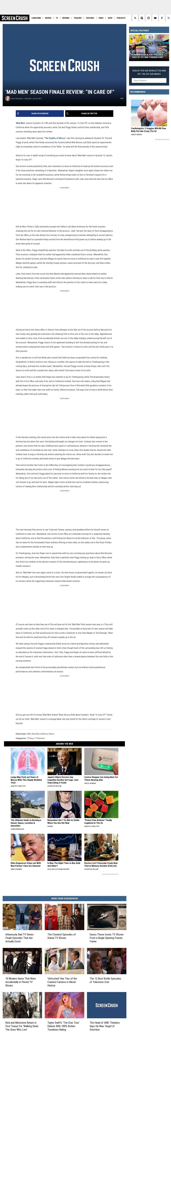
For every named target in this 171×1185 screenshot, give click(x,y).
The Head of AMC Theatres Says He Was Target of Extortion (105, 1026)
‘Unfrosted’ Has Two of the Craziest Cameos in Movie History (62, 982)
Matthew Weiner (48, 734)
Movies (48, 18)
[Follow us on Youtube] (155, 18)
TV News (30, 738)
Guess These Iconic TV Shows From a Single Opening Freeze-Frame (107, 938)
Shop (110, 18)
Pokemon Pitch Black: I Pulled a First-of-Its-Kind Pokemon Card (147, 56)
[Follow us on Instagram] (148, 18)
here (59, 719)
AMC (29, 734)
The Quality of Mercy (55, 138)
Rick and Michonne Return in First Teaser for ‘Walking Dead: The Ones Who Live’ (21, 1026)
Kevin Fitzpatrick (17, 99)
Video (101, 18)
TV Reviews (40, 738)
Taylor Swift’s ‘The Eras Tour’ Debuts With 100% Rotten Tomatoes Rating (63, 1026)
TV (57, 18)
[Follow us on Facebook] (162, 18)
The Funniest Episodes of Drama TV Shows (61, 936)
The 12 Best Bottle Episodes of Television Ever (105, 980)
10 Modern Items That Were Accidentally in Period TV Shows (20, 982)
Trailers (78, 18)
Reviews (65, 18)
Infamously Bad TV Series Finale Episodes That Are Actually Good (19, 938)
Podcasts (121, 18)
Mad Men (20, 123)
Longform (36, 18)
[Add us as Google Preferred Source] (142, 18)
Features (90, 18)
